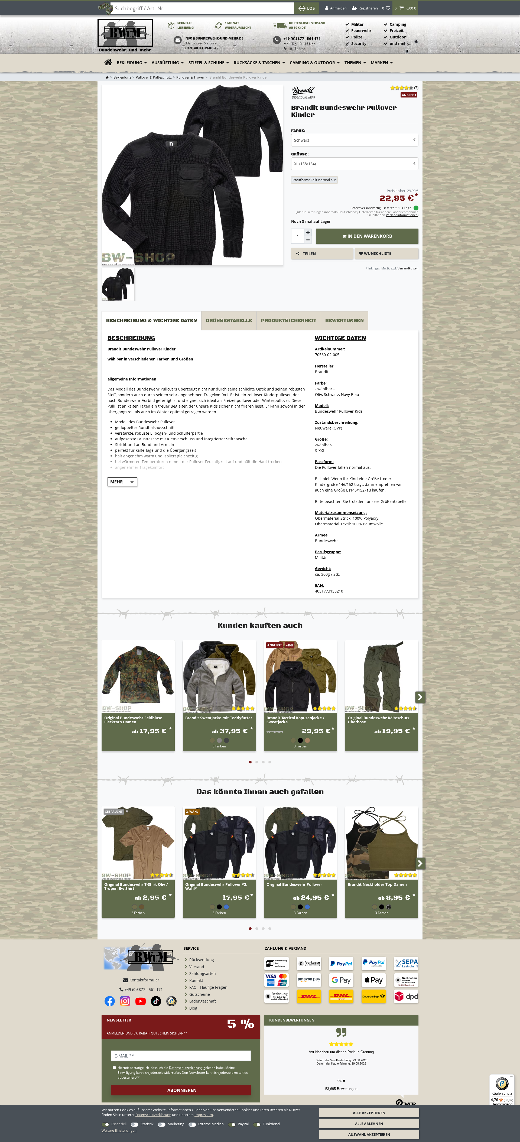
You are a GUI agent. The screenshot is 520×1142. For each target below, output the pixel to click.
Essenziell (118, 1123)
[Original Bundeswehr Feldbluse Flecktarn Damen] (138, 676)
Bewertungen (344, 321)
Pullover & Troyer (190, 77)
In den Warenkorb (369, 236)
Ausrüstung (165, 63)
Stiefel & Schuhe (206, 63)
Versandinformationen (402, 215)
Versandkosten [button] (407, 268)
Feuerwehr (361, 30)
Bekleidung (129, 63)
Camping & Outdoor (312, 63)
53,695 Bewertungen (341, 1089)
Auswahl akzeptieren (369, 1134)
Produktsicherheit (288, 321)
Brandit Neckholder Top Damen (377, 884)
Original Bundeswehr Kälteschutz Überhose (379, 720)
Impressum (203, 1114)
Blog (193, 1008)
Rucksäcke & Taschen (257, 63)
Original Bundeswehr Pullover (294, 884)
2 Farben (138, 912)
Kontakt (196, 980)
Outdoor (398, 37)
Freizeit (397, 30)
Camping (398, 24)
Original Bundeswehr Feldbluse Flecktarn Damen (133, 720)
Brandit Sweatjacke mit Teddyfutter (218, 718)
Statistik (147, 1123)
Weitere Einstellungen (119, 1130)
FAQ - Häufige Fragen (208, 987)
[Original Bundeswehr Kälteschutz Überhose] (381, 676)
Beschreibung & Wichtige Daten (151, 321)
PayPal (243, 1123)
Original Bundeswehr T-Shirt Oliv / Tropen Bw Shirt (136, 886)
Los (311, 8)
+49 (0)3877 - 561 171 (143, 989)
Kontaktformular (201, 48)
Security (358, 43)
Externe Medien (211, 1123)
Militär (357, 24)
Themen (352, 63)
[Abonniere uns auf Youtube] (140, 1001)
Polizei (357, 37)
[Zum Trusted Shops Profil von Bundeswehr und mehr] (171, 1001)
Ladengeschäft (202, 1001)
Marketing (176, 1123)
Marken (379, 63)
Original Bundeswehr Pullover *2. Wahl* (216, 886)
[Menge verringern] (308, 240)
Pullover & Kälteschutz (154, 77)
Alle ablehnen (369, 1123)
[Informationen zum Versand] (309, 996)
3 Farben (219, 746)
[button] (405, 8)
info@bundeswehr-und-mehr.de (213, 38)
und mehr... (400, 43)
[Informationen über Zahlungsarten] (276, 963)
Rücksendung (201, 959)
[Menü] (511, 1077)
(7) (416, 87)
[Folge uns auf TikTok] (156, 1001)
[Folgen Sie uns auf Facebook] (110, 1001)
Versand (196, 966)
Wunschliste (377, 253)
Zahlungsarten (202, 973)
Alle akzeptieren (369, 1112)
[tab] (152, 320)
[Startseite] (125, 35)
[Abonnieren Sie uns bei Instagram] (125, 1001)
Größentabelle (229, 321)
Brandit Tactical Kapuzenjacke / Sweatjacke (295, 720)
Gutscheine (199, 994)
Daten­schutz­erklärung (153, 1114)
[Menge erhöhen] (308, 232)
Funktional (271, 1123)
